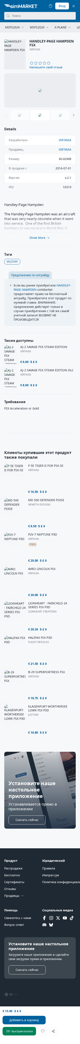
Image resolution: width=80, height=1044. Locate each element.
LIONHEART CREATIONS (42, 611)
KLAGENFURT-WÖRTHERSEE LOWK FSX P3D (47, 708)
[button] (45, 67)
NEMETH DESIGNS (39, 504)
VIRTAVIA (34, 49)
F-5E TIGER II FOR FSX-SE (45, 466)
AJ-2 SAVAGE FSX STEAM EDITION (43, 347)
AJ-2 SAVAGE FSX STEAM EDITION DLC (47, 370)
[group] (40, 90)
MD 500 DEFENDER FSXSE (46, 500)
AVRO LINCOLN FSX (41, 569)
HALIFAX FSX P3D (40, 638)
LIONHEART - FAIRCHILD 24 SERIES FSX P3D (47, 605)
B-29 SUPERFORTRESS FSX (46, 672)
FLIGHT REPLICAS (38, 642)
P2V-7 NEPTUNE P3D (42, 534)
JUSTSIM (33, 715)
